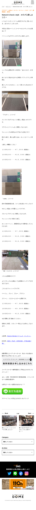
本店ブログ (8, 6)
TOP (3, 6)
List (18, 413)
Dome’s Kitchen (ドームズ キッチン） (19, 336)
